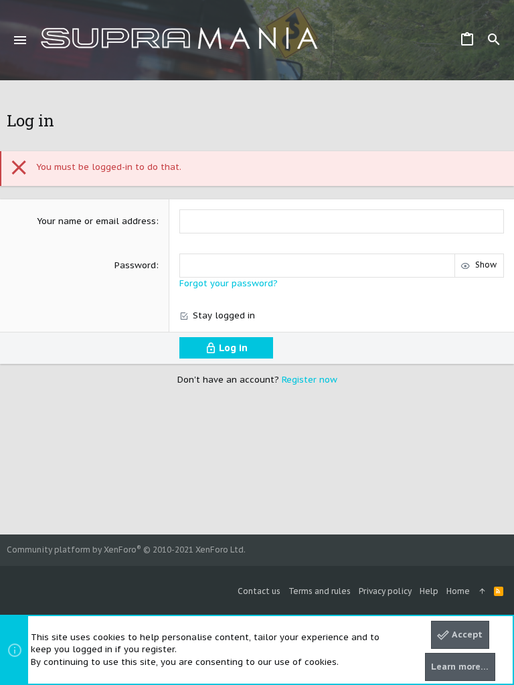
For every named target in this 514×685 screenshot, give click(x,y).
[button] (20, 40)
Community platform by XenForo (126, 550)
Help (429, 591)
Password (135, 265)
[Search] (494, 40)
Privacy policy (385, 591)
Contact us (259, 591)
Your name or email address (96, 221)
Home (458, 591)
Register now (309, 379)
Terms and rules (319, 591)
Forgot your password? (228, 283)
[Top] (482, 591)
